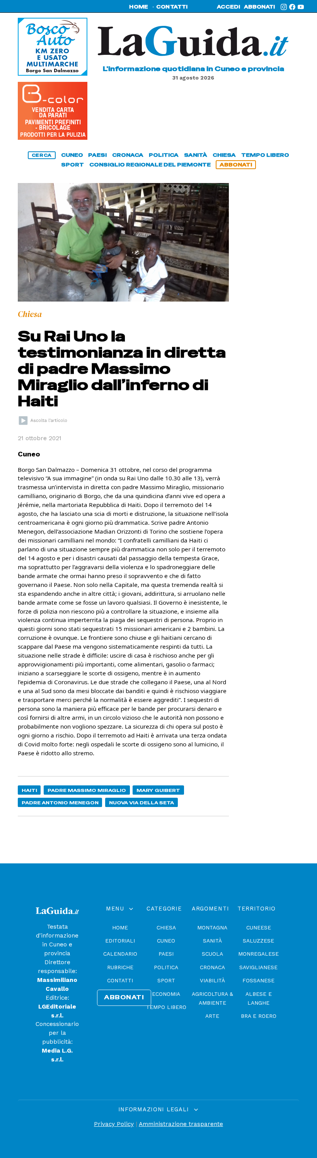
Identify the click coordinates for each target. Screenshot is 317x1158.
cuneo (72, 155)
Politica (166, 967)
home (138, 7)
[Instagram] (284, 7)
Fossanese (258, 980)
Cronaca (212, 967)
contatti (172, 7)
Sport (166, 980)
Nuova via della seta (141, 802)
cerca (42, 155)
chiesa (224, 155)
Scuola (212, 954)
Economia (166, 994)
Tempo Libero (166, 1007)
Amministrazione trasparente (181, 1124)
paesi (97, 155)
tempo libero (265, 155)
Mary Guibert (158, 790)
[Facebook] (292, 7)
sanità (195, 155)
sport (72, 164)
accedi (228, 7)
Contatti (120, 980)
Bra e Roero (258, 1016)
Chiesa (166, 927)
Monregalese (258, 954)
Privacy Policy (114, 1124)
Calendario (120, 954)
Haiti (29, 790)
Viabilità (212, 980)
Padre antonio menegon (60, 802)
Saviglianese (258, 967)
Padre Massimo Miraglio (87, 790)
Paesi (166, 954)
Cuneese (258, 927)
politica (164, 155)
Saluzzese (258, 941)
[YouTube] (301, 7)
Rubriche (120, 967)
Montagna (212, 927)
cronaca (127, 155)
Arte (212, 1016)
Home (120, 927)
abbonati (259, 7)
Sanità (212, 941)
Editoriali (120, 941)
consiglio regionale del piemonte (150, 164)
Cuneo (166, 941)
